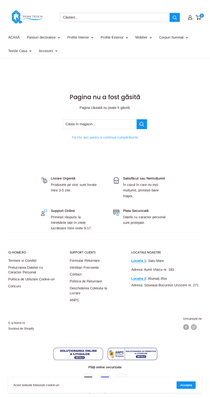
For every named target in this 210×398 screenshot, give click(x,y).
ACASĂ (14, 37)
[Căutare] (175, 17)
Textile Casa (17, 51)
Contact (76, 274)
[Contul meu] (190, 17)
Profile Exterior (112, 37)
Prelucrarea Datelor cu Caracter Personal (25, 270)
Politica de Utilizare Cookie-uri (31, 279)
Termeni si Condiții (22, 261)
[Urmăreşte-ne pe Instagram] (194, 327)
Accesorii (46, 51)
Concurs (14, 286)
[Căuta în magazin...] (142, 124)
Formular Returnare (85, 261)
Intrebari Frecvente (84, 268)
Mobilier (141, 37)
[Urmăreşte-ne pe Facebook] (186, 327)
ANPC (74, 300)
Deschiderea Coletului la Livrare (88, 290)
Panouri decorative (41, 37)
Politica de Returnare (86, 281)
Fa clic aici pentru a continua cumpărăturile (105, 137)
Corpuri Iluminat (171, 37)
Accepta (186, 385)
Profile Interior (78, 37)
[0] (198, 17)
